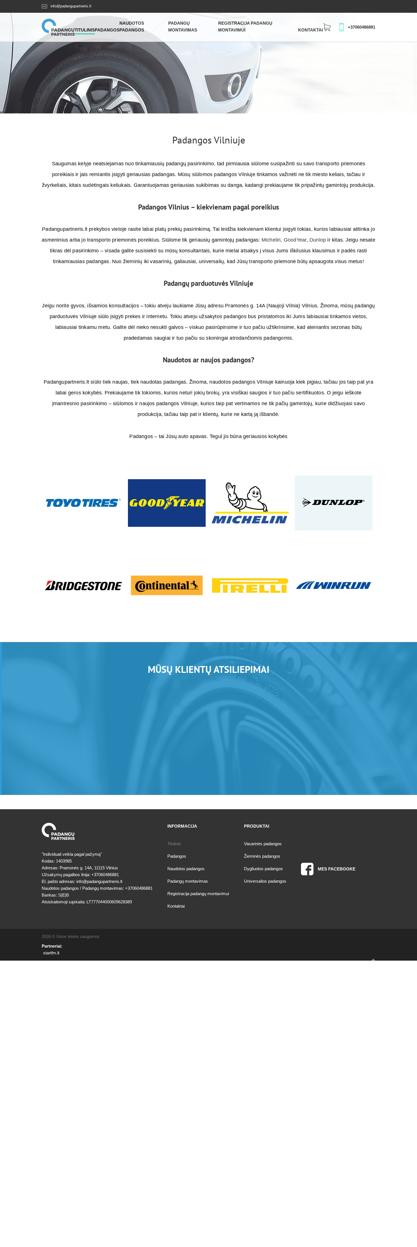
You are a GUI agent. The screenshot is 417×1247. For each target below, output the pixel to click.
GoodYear (295, 240)
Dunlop (317, 240)
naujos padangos (226, 359)
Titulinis (85, 30)
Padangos (107, 30)
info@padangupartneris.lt (70, 6)
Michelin (271, 240)
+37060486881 (361, 27)
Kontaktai (310, 30)
